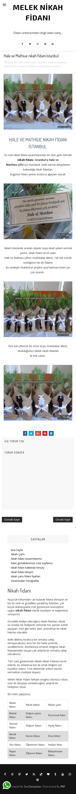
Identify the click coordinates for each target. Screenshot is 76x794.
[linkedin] (53, 44)
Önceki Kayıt (63, 519)
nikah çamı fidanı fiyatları (25, 576)
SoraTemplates (32, 786)
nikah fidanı (25, 160)
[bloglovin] (48, 774)
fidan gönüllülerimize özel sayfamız (32, 563)
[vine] (19, 774)
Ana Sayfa (17, 550)
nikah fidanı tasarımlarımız (26, 558)
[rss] (34, 774)
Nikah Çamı (18, 554)
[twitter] (30, 44)
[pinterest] (45, 44)
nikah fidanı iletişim (22, 572)
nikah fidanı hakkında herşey (27, 567)
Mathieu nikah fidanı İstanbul (44, 66)
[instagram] (38, 44)
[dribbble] (12, 774)
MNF (63, 786)
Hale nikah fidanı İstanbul (32, 62)
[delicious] (41, 774)
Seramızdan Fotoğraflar (25, 581)
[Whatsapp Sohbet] (6, 785)
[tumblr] (55, 774)
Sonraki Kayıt (12, 519)
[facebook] (22, 44)
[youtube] (62, 774)
